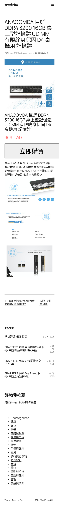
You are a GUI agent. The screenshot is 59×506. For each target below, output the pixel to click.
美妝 (13, 468)
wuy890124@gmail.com (21, 53)
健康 (13, 421)
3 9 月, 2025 (48, 336)
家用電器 (16, 441)
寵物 (13, 445)
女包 (13, 425)
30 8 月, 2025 (52, 348)
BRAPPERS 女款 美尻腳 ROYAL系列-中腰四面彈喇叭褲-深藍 (24, 349)
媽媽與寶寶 (17, 433)
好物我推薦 (11, 5)
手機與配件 (17, 448)
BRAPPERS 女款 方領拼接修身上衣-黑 (23, 362)
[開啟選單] (52, 5)
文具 (13, 452)
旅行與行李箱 (19, 456)
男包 (13, 464)
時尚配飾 (16, 460)
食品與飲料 (17, 483)
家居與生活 (17, 437)
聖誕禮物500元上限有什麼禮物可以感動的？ (19, 302)
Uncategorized (20, 418)
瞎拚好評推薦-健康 (45, 302)
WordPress (45, 500)
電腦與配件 (43, 53)
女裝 (13, 429)
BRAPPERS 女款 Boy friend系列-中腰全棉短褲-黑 (22, 375)
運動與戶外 (17, 472)
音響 (13, 479)
